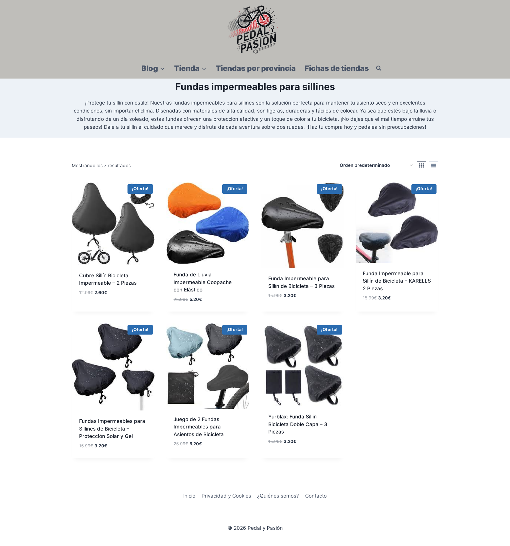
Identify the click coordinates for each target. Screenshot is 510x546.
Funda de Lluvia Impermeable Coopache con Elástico (203, 282)
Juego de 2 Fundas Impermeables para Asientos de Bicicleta (199, 426)
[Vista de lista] (433, 165)
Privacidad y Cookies (226, 496)
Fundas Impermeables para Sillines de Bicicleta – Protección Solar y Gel (112, 428)
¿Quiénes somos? (278, 496)
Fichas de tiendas (337, 68)
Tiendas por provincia (256, 68)
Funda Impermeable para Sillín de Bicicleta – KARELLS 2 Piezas (397, 280)
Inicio (189, 496)
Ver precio (92, 310)
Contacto (316, 496)
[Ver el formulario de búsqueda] (378, 68)
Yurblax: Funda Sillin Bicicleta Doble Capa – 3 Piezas (297, 424)
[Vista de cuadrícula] (421, 165)
